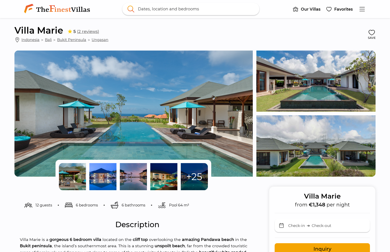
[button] (306, 9)
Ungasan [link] (100, 39)
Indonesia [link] (30, 39)
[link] (58, 9)
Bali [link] (48, 39)
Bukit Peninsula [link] (71, 39)
